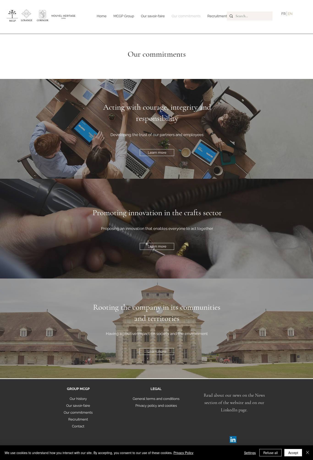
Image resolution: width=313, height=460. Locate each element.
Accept (293, 452)
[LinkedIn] (233, 439)
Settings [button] (250, 452)
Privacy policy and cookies (156, 406)
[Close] (307, 452)
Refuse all (270, 452)
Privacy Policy (183, 452)
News (260, 395)
